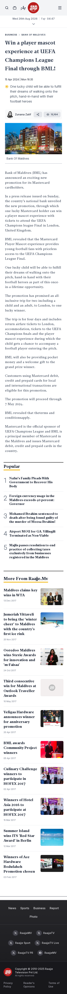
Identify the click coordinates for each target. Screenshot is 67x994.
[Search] (7, 8)
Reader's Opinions (29, 984)
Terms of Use (53, 984)
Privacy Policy (8, 984)
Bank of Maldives (33, 34)
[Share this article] (38, 114)
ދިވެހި (23, 7)
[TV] (14, 8)
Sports (24, 908)
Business (39, 908)
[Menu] (59, 7)
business (11, 34)
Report (54, 908)
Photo (34, 916)
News (12, 908)
